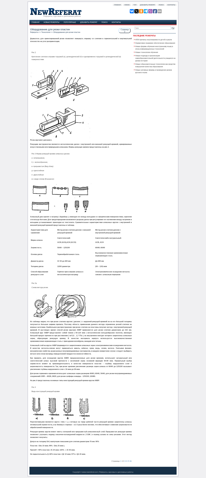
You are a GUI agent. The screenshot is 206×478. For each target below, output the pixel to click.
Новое (127, 5)
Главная (117, 5)
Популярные (70, 22)
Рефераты (34, 32)
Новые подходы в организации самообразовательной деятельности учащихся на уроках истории (155, 58)
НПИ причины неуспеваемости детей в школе (153, 39)
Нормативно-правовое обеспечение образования (155, 43)
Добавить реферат (147, 5)
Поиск (161, 5)
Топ (134, 5)
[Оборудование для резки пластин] (120, 461)
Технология (45, 32)
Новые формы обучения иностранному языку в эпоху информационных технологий (154, 47)
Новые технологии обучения (146, 52)
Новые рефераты (51, 22)
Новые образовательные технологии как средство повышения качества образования (155, 65)
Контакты (171, 5)
